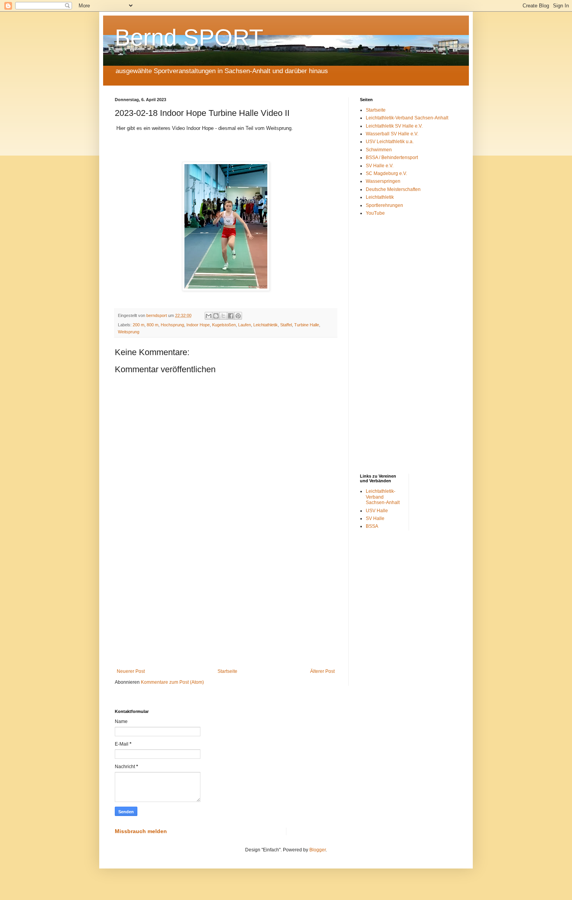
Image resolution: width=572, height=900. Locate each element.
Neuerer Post (131, 671)
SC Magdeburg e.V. (386, 173)
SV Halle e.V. (379, 165)
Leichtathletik (265, 324)
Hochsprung (172, 324)
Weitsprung (128, 331)
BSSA (372, 526)
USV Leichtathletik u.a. (390, 141)
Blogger (317, 850)
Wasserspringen (383, 181)
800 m (152, 324)
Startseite (227, 671)
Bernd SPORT (189, 38)
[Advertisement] (226, 604)
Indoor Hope (198, 324)
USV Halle (377, 510)
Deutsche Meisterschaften (393, 189)
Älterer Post (322, 671)
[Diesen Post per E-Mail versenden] (208, 316)
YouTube (375, 213)
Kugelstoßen (224, 324)
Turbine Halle (306, 324)
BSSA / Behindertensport (392, 157)
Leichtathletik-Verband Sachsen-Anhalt (407, 118)
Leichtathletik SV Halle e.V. (394, 126)
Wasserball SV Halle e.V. (392, 134)
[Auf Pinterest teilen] (238, 316)
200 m (138, 324)
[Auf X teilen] (223, 316)
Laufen (244, 324)
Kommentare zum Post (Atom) (172, 682)
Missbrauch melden (141, 831)
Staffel (286, 324)
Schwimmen (379, 149)
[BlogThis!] (216, 316)
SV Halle (375, 518)
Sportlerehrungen (384, 205)
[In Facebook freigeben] (231, 316)
